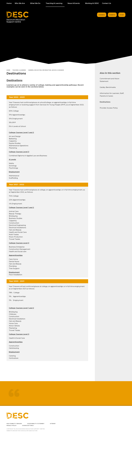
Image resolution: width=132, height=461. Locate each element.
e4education (33, 430)
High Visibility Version (14, 423)
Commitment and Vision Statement (109, 80)
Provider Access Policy (109, 108)
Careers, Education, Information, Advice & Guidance (46, 70)
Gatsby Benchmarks (108, 87)
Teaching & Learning (19, 70)
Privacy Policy (12, 425)
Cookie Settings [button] (28, 425)
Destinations (105, 102)
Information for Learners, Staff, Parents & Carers (112, 94)
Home (8, 70)
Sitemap (52, 423)
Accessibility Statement (35, 423)
